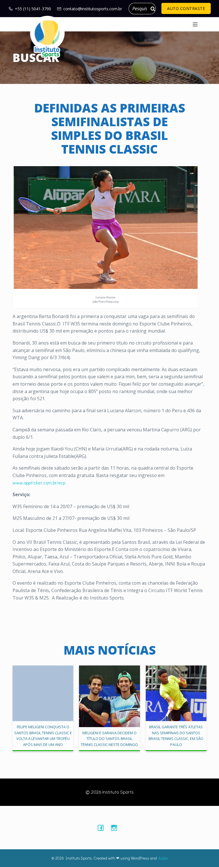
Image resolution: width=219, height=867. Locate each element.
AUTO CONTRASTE (186, 8)
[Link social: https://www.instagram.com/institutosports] (116, 827)
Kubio (163, 858)
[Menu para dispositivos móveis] (195, 24)
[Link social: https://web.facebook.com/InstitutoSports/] (103, 827)
